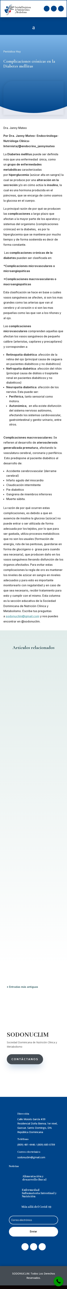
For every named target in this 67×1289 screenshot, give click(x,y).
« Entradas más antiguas (22, 986)
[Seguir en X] (54, 8)
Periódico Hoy (12, 51)
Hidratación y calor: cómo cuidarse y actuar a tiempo (32, 706)
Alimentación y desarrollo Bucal (34, 1178)
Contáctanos (24, 1059)
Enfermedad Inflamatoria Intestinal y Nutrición (39, 1193)
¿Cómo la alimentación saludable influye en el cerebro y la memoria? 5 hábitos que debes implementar (30, 822)
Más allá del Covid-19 (36, 1207)
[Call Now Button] (58, 1281)
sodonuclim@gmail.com (22, 616)
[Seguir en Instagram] (61, 8)
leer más (15, 759)
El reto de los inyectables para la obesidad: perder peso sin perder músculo (31, 916)
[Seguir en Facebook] (46, 8)
